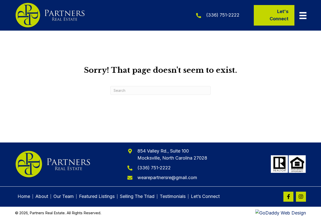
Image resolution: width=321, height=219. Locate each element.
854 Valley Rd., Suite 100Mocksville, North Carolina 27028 (172, 154)
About (41, 196)
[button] (288, 197)
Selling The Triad (137, 196)
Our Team (63, 196)
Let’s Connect (205, 196)
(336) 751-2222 (222, 15)
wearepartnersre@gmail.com (167, 177)
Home (24, 196)
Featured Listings (97, 196)
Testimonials (173, 196)
